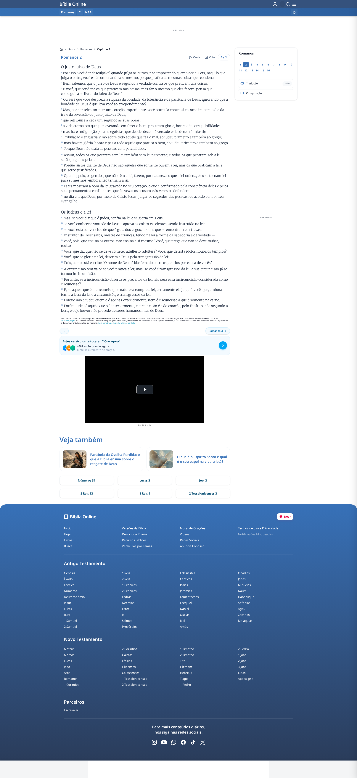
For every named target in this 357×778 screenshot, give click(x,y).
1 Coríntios (71, 685)
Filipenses (129, 667)
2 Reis (126, 579)
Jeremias (186, 591)
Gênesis (69, 573)
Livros (71, 49)
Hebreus (186, 673)
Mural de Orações (192, 528)
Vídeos (184, 534)
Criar (212, 57)
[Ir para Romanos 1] (64, 331)
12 (246, 70)
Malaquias (245, 621)
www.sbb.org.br (68, 321)
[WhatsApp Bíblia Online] (174, 742)
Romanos (86, 49)
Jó (123, 615)
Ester (125, 609)
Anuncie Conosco (192, 546)
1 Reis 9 (144, 493)
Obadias (244, 573)
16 (268, 70)
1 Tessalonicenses (134, 679)
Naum (242, 591)
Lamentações (189, 597)
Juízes (68, 609)
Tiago (184, 679)
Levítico (69, 585)
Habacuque (246, 597)
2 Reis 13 (87, 493)
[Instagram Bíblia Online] (154, 742)
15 (262, 70)
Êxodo (68, 579)
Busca (68, 546)
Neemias (128, 603)
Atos (67, 673)
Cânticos (186, 579)
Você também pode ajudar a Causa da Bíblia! (116, 323)
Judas (242, 673)
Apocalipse (245, 679)
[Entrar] (275, 4)
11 (240, 70)
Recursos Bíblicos (134, 540)
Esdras (126, 597)
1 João (242, 655)
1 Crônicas (129, 585)
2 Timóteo (187, 655)
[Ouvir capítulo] (294, 12)
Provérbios (129, 627)
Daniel (184, 609)
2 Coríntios (129, 649)
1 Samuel (70, 621)
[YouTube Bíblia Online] (164, 742)
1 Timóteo (187, 649)
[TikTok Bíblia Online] (193, 742)
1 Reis (126, 573)
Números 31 (86, 480)
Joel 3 (203, 480)
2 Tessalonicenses (134, 685)
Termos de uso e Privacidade (258, 528)
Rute (67, 615)
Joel (182, 621)
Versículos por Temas (137, 546)
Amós (184, 627)
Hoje (67, 534)
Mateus (69, 649)
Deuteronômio (74, 597)
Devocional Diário (134, 534)
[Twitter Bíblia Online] (203, 742)
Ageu (241, 609)
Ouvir (196, 57)
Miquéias (244, 585)
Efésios (127, 661)
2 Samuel (70, 627)
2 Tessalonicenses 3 (203, 493)
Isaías (184, 585)
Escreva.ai (71, 710)
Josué (68, 603)
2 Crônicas (129, 591)
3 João (242, 667)
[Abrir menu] (294, 4)
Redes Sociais (189, 540)
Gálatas (127, 655)
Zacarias (244, 615)
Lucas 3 (144, 480)
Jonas (242, 579)
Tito (182, 661)
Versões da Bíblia (134, 528)
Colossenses (130, 673)
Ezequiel (186, 603)
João (67, 667)
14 (257, 70)
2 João (242, 661)
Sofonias (244, 603)
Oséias (184, 615)
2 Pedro (243, 649)
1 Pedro (185, 685)
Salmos (127, 621)
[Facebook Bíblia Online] (183, 742)
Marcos (69, 655)
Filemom (186, 667)
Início (68, 528)
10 (290, 64)
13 (251, 70)
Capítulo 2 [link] (103, 49)
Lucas (68, 661)
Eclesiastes (187, 573)
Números (70, 591)
